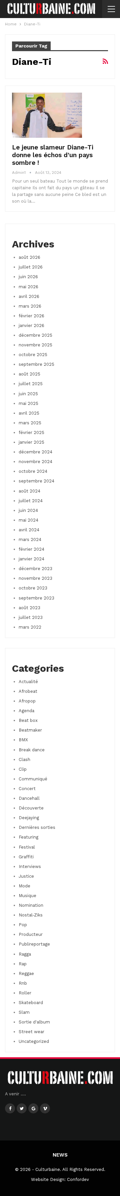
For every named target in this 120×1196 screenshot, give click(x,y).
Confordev (78, 1179)
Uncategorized (34, 1041)
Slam (24, 1012)
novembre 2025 (35, 344)
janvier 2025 (31, 442)
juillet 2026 (31, 266)
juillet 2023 (31, 617)
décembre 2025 (35, 335)
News (60, 1155)
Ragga (25, 954)
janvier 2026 (31, 325)
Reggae (26, 973)
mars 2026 (30, 306)
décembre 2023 (35, 568)
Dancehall (29, 798)
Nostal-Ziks (31, 914)
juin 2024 (28, 510)
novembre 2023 (35, 578)
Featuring (28, 837)
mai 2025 (28, 403)
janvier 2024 (31, 558)
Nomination (31, 905)
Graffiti (26, 856)
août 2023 (29, 607)
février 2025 (31, 432)
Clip (23, 769)
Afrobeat (28, 691)
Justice (26, 876)
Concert (27, 788)
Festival (27, 847)
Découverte (31, 807)
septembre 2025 (36, 364)
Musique (27, 895)
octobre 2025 (33, 354)
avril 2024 (29, 529)
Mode (24, 885)
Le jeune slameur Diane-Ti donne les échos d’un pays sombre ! (52, 155)
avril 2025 (29, 413)
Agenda (26, 710)
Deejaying (29, 817)
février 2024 (31, 549)
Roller (25, 992)
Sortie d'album (34, 1021)
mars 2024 (30, 539)
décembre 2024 (35, 451)
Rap (23, 963)
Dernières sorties (37, 827)
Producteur (31, 934)
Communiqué (33, 778)
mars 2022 (30, 627)
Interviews (30, 866)
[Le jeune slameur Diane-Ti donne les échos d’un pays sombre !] (47, 115)
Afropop (27, 700)
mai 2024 (28, 520)
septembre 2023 (36, 598)
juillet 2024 (31, 500)
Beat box (28, 720)
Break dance (32, 749)
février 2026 (31, 315)
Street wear (31, 1031)
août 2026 (29, 257)
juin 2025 (28, 393)
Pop (23, 924)
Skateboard (31, 1002)
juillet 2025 (31, 383)
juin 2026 (28, 276)
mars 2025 (30, 422)
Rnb (23, 983)
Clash (24, 759)
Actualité (28, 681)
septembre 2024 (36, 480)
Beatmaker (30, 730)
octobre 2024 (33, 471)
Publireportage (34, 944)
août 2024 (29, 491)
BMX (23, 739)
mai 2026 (28, 286)
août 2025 (29, 373)
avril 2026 (29, 296)
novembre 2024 (35, 461)
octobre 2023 (33, 587)
